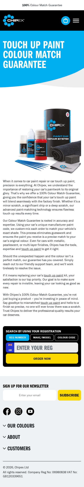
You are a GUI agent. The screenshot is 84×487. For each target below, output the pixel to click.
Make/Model (42, 337)
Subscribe (69, 395)
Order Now (42, 359)
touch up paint (31, 249)
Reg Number (17, 337)
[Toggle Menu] (76, 20)
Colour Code (66, 337)
